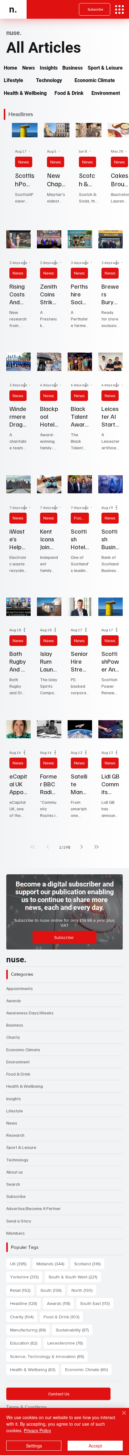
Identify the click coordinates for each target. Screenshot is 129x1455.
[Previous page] (47, 846)
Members (15, 1233)
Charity (13, 1037)
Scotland (89, 1263)
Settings (34, 1446)
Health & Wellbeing (24, 1086)
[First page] (32, 846)
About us (14, 1171)
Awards (13, 1000)
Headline (25, 1303)
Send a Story (18, 1220)
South (52, 1290)
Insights (13, 1098)
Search (13, 1184)
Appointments (19, 988)
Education (25, 1342)
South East (96, 1303)
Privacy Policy (37, 1430)
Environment (18, 1061)
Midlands (52, 1263)
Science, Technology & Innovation (49, 1356)
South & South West (75, 1276)
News (23, 161)
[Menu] (119, 9)
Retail (22, 1290)
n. (13, 9)
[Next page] (81, 846)
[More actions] (26, 262)
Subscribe (16, 1196)
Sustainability (74, 1329)
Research (15, 1135)
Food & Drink (81, 517)
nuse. (16, 959)
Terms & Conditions (26, 1406)
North (83, 1290)
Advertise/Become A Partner (33, 1208)
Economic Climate (23, 1049)
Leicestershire (66, 1342)
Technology (17, 1159)
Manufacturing (29, 1329)
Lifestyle (14, 1110)
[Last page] (96, 846)
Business (14, 1025)
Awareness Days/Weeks (30, 1012)
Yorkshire (26, 1276)
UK (20, 1263)
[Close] (120, 1416)
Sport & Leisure (21, 1147)
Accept (95, 1446)
